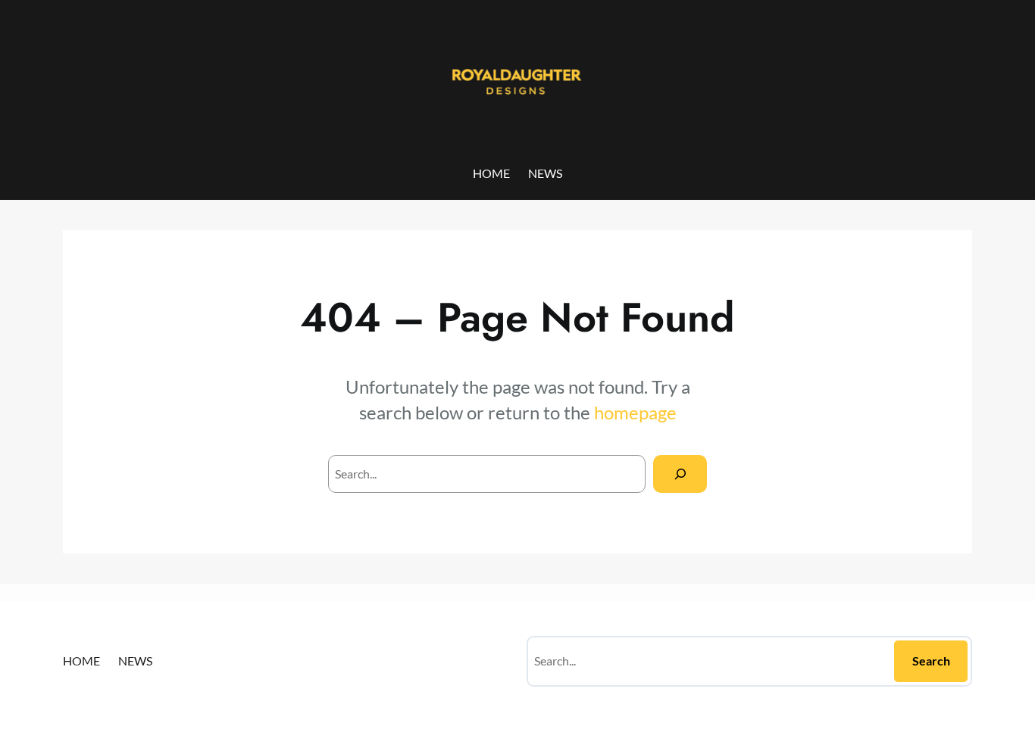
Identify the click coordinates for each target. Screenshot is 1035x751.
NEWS (545, 173)
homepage (635, 412)
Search (931, 660)
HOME (491, 173)
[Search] (680, 473)
